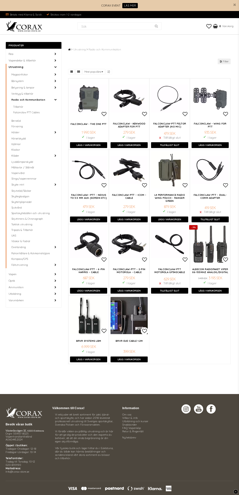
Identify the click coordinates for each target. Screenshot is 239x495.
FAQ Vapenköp (131, 428)
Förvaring (17, 126)
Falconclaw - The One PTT (88, 123)
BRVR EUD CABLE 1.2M (129, 340)
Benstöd (16, 120)
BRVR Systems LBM (88, 340)
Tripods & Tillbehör (22, 229)
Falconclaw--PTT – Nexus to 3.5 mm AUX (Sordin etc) (88, 196)
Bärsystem (17, 81)
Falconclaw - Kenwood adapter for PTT (129, 125)
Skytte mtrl (17, 184)
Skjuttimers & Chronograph (27, 218)
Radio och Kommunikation (28, 99)
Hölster (15, 132)
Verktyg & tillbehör (22, 93)
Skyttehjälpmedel (21, 201)
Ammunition (16, 287)
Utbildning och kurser (135, 421)
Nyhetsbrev (129, 437)
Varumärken (16, 300)
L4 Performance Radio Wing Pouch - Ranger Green (169, 197)
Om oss (126, 414)
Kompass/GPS (19, 258)
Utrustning (16, 67)
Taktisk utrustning (21, 224)
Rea (11, 54)
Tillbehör (18, 106)
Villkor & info (130, 418)
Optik (12, 280)
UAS (13, 235)
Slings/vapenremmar (23, 178)
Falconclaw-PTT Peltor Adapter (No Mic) (169, 125)
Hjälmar (16, 144)
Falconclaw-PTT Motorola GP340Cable (169, 271)
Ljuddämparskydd (22, 161)
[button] (209, 26)
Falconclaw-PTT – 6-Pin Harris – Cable (88, 271)
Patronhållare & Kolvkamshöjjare (30, 253)
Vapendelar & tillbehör (22, 60)
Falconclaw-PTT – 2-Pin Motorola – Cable (129, 271)
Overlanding (18, 247)
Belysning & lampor (22, 87)
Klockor (15, 149)
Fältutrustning (19, 264)
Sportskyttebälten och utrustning (30, 213)
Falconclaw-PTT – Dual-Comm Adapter (210, 196)
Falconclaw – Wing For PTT (210, 125)
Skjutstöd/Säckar (21, 190)
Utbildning (15, 293)
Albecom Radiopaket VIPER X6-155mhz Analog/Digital (210, 271)
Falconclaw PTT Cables (26, 112)
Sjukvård (16, 207)
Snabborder (129, 424)
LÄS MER (130, 5)
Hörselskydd (18, 138)
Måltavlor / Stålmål (22, 167)
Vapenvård (18, 173)
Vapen (13, 274)
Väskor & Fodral (20, 241)
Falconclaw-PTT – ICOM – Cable (129, 196)
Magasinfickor (19, 74)
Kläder (15, 155)
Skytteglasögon (20, 196)
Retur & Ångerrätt (133, 431)
